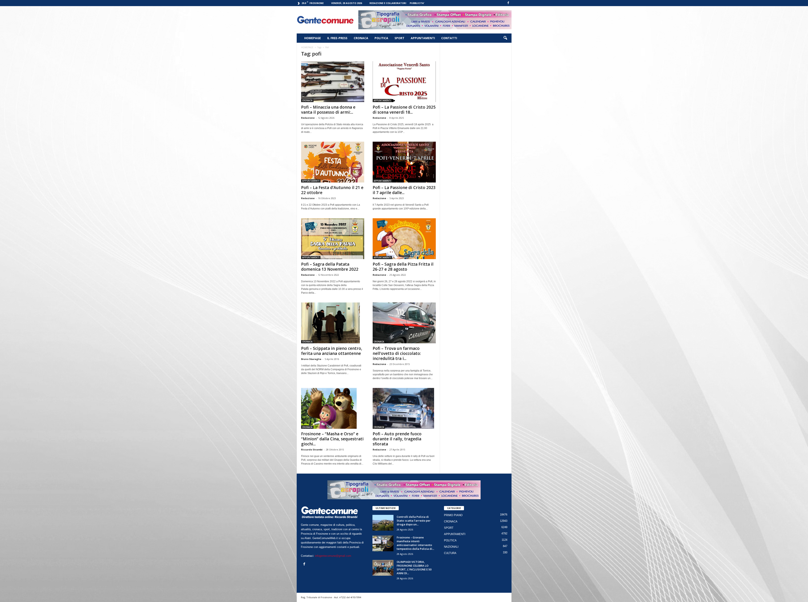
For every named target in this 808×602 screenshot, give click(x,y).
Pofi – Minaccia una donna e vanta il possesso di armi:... (328, 109)
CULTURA (450, 553)
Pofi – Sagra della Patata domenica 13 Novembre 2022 (329, 266)
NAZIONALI (451, 546)
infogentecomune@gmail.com (333, 555)
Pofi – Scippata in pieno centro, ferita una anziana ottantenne (331, 351)
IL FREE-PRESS (337, 38)
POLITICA (381, 38)
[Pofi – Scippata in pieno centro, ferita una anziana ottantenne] (332, 322)
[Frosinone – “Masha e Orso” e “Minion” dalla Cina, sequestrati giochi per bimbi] (332, 408)
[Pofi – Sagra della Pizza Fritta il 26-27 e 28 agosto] (404, 238)
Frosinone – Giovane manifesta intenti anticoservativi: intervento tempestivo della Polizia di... (415, 543)
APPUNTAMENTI (423, 38)
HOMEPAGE (312, 38)
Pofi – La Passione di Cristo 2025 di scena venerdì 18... (404, 109)
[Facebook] (508, 3)
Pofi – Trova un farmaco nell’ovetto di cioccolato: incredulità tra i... (397, 353)
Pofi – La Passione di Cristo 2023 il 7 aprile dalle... (404, 190)
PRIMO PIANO (453, 515)
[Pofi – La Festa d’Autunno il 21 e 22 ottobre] (332, 162)
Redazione (308, 117)
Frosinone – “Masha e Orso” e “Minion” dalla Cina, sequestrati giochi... (332, 439)
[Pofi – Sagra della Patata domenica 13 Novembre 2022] (332, 238)
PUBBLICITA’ (417, 3)
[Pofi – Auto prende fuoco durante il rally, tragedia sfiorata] (404, 408)
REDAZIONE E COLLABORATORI (387, 3)
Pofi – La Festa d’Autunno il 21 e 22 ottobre (332, 190)
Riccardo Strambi (312, 449)
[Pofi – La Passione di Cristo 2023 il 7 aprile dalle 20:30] (404, 162)
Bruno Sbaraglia (311, 359)
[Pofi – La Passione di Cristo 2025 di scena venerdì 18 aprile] (404, 81)
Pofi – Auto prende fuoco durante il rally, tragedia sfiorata (397, 439)
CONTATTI (449, 38)
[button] (505, 38)
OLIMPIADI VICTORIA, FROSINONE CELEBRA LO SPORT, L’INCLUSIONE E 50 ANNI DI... (414, 567)
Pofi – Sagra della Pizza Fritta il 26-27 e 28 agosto (403, 266)
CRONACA (361, 38)
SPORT (399, 38)
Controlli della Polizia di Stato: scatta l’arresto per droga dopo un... (414, 520)
